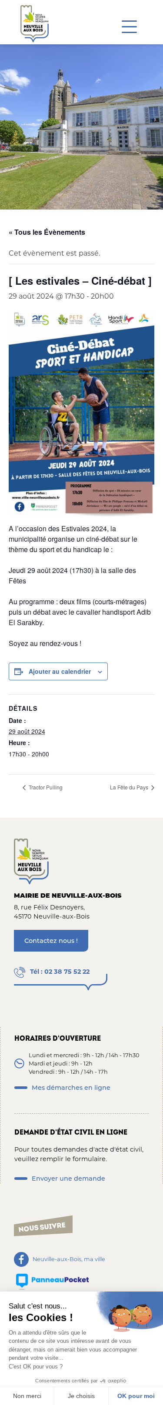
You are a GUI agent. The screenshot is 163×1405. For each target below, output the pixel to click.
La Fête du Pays (130, 787)
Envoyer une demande (68, 1178)
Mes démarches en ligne (71, 1088)
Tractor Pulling (45, 787)
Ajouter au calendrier (60, 671)
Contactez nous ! (51, 941)
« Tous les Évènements (47, 232)
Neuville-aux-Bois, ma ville (69, 1259)
